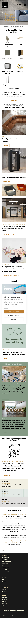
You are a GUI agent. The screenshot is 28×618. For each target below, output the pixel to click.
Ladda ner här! (6, 475)
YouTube (4, 605)
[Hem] (5, 5)
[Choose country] (20, 4)
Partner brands (6, 584)
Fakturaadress (6, 574)
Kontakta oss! (14, 100)
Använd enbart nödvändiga (14, 315)
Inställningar (14, 319)
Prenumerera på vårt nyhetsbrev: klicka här (13, 610)
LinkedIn (4, 601)
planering (10, 541)
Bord (20, 44)
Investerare (5, 563)
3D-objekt (4, 591)
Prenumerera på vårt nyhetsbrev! (11, 275)
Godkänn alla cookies (13, 311)
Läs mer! (5, 358)
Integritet (4, 570)
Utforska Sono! (6, 181)
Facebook (4, 599)
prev (3, 12)
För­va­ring (20, 58)
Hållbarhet (4, 559)
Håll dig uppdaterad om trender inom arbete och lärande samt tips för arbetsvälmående (13, 269)
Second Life (14, 542)
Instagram (4, 597)
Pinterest (4, 603)
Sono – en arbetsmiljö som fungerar (14, 177)
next (25, 12)
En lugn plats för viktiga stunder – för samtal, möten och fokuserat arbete (13, 228)
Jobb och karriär (6, 561)
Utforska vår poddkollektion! (10, 234)
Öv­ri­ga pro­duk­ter (7, 85)
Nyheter (4, 565)
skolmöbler (14, 514)
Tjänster (4, 582)
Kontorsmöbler (6, 514)
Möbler (3, 579)
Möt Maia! (5, 145)
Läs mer (6, 308)
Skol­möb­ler (20, 71)
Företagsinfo (5, 557)
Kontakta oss (5, 568)
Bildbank (4, 589)
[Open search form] (17, 5)
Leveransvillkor (6, 572)
